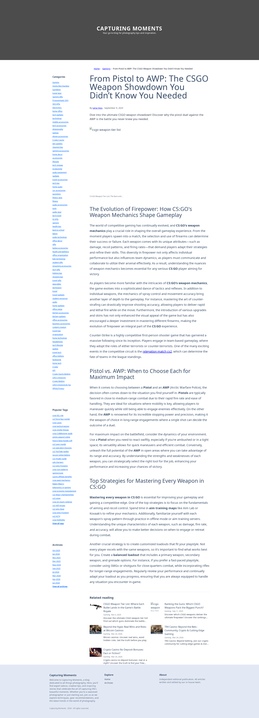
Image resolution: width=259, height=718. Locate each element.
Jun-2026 (56, 583)
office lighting (58, 356)
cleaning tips (57, 147)
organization (57, 334)
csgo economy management (64, 491)
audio (54, 302)
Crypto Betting (58, 381)
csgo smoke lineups (60, 430)
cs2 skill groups (58, 505)
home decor (57, 154)
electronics (57, 107)
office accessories (59, 320)
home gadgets (58, 305)
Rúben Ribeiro (58, 484)
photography (57, 129)
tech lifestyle (57, 345)
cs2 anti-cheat (58, 509)
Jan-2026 (56, 554)
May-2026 (56, 565)
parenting (56, 194)
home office (57, 111)
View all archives (59, 586)
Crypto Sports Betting (61, 374)
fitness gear (57, 197)
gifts (54, 244)
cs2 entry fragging (60, 466)
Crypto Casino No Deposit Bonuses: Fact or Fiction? (123, 651)
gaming (55, 223)
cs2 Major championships (63, 494)
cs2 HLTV (56, 516)
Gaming (106, 68)
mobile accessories (60, 122)
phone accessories (60, 136)
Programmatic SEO (60, 100)
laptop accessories (60, 248)
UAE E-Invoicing (59, 377)
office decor (57, 241)
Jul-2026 (55, 572)
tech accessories (59, 125)
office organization (60, 255)
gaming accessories (60, 151)
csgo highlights (58, 520)
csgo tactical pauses (60, 426)
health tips (56, 226)
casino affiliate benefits (62, 476)
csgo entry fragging (60, 512)
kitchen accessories (60, 313)
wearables (56, 284)
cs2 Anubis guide (59, 458)
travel (54, 291)
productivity (57, 169)
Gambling (56, 89)
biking (54, 233)
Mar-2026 (56, 575)
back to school (58, 230)
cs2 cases (56, 498)
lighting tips (57, 273)
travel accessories (60, 179)
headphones (57, 341)
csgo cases (57, 422)
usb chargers (57, 462)
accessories (57, 158)
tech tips (56, 183)
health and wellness (60, 251)
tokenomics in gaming (61, 487)
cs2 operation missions (62, 448)
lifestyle (55, 161)
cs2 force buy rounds (61, 419)
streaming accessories (61, 266)
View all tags (58, 523)
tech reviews (57, 165)
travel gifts (56, 280)
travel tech (56, 352)
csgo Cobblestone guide (62, 433)
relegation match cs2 (157, 351)
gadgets (55, 176)
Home (97, 68)
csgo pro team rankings (62, 502)
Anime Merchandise (60, 86)
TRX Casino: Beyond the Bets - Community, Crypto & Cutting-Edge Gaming (184, 630)
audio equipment (59, 172)
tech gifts (56, 269)
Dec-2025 (56, 561)
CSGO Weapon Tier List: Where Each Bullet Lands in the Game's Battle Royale (123, 607)
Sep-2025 (56, 568)
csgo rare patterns (60, 469)
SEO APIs (56, 104)
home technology (59, 338)
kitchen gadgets (59, 316)
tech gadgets (57, 115)
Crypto (55, 367)
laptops (55, 133)
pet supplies (57, 143)
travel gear (57, 93)
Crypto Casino (58, 140)
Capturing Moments (129, 28)
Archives (108, 682)
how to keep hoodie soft (62, 440)
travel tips (56, 331)
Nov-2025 (56, 557)
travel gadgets (58, 295)
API (53, 370)
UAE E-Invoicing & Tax (61, 385)
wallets (55, 349)
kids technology (58, 259)
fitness (55, 201)
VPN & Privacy (58, 388)
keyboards (56, 359)
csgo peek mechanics (61, 480)
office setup (57, 309)
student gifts (57, 262)
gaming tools (57, 473)
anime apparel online (61, 437)
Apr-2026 (56, 579)
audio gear (56, 212)
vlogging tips (57, 277)
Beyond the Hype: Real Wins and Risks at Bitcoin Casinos (124, 628)
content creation (59, 327)
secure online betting (61, 455)
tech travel (56, 215)
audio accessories (59, 205)
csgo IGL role (57, 415)
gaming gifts (57, 97)
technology (57, 118)
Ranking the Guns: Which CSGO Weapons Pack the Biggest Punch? (184, 605)
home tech (56, 363)
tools (54, 208)
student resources (60, 298)
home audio (57, 187)
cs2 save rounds (59, 444)
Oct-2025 (56, 550)
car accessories (58, 190)
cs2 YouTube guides (60, 451)
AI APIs (55, 219)
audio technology (59, 237)
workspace (56, 287)
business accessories (61, 323)
